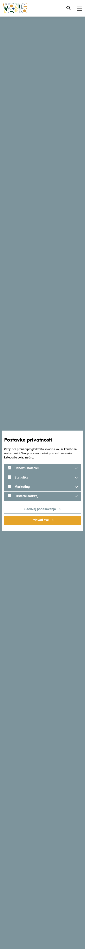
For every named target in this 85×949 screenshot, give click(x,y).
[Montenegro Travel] (15, 8)
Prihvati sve (40, 520)
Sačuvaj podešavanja (40, 509)
